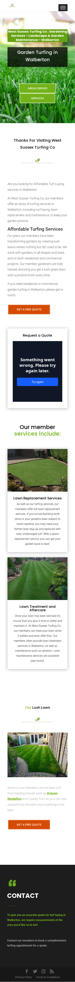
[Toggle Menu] (63, 7)
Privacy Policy (23, 977)
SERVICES (37, 98)
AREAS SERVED (37, 88)
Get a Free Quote (29, 309)
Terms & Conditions (48, 977)
